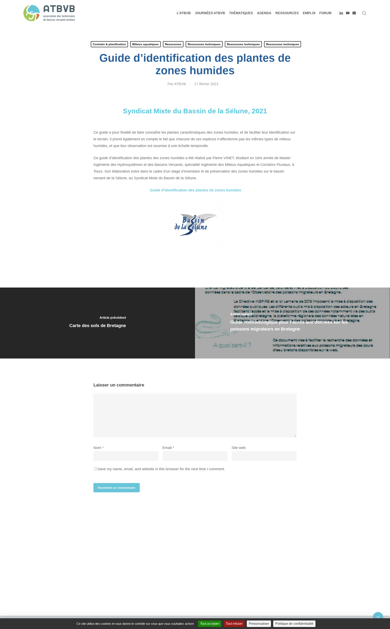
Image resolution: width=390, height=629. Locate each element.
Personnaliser (259, 623)
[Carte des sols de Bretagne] (97, 323)
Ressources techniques (204, 44)
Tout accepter (209, 623)
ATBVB (180, 84)
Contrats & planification (109, 44)
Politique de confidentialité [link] (294, 623)
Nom (98, 448)
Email (168, 448)
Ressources (173, 44)
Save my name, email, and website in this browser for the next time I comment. (161, 469)
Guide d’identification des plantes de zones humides (195, 190)
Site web (239, 448)
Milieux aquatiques (145, 44)
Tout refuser (234, 623)
